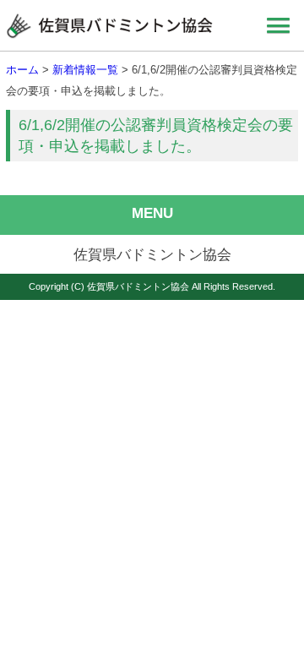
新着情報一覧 (85, 69)
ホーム (22, 69)
